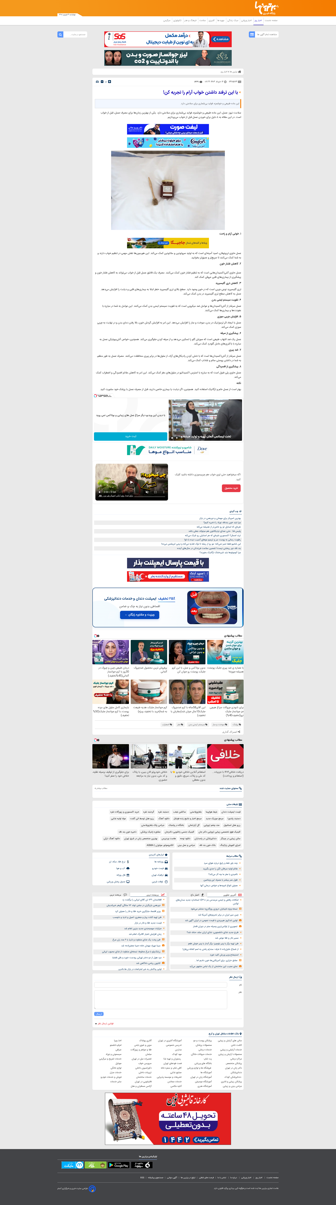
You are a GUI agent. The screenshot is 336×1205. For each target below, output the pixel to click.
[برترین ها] (265, 8)
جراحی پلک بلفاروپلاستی (152, 825)
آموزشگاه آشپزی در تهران (170, 1041)
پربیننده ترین (152, 894)
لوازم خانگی (116, 1068)
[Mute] (177, 438)
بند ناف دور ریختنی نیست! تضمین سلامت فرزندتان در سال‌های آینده (209, 548)
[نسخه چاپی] (97, 81)
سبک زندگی (233, 20)
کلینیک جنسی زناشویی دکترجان (179, 832)
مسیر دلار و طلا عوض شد (227, 938)
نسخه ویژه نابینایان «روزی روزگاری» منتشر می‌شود (214, 909)
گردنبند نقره (148, 812)
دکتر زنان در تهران (233, 1068)
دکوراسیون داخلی (143, 1068)
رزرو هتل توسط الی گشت (142, 819)
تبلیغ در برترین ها (188, 1177)
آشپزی (212, 20)
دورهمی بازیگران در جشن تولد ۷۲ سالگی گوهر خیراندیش (133, 905)
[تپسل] (95, 396)
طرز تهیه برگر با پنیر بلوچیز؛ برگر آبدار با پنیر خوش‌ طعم (213, 943)
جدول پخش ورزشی (116, 882)
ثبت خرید (130, 436)
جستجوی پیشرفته (155, 1177)
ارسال (99, 1014)
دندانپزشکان (236, 1073)
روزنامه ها (159, 862)
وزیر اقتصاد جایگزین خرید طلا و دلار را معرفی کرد (137, 911)
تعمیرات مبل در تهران (142, 1059)
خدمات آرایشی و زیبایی (231, 1050)
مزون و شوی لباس (143, 1045)
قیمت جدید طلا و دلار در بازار (148, 923)
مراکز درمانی (236, 1059)
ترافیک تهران (158, 875)
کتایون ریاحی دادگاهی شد (148, 963)
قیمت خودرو (158, 868)
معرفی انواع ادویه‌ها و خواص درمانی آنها (219, 885)
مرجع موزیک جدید (214, 819)
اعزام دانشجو (115, 1045)
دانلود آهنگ (163, 819)
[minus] (102, 81)
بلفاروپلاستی (196, 812)
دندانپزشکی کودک (233, 1077)
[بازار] (96, 1166)
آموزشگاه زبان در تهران (201, 1077)
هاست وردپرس (169, 839)
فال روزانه (121, 875)
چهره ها (221, 20)
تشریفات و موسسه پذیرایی (169, 1077)
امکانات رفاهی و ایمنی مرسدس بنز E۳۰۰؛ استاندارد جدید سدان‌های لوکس (207, 901)
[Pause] (172, 438)
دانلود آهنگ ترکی (112, 839)
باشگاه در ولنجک (176, 825)
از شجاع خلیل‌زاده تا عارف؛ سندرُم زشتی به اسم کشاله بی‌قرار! (211, 949)
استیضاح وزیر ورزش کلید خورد (224, 955)
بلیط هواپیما (211, 812)
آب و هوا (120, 868)
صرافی (118, 1050)
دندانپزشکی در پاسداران (205, 839)
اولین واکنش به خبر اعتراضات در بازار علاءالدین (140, 969)
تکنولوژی (177, 20)
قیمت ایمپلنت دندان (230, 812)
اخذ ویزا (117, 1041)
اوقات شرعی (158, 882)
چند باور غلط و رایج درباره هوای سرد (221, 863)
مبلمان (148, 1054)
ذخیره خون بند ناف (127, 832)
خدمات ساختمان (144, 1077)
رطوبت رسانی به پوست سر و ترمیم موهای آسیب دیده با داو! (212, 540)
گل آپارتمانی (194, 825)
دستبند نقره (163, 812)
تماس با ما (222, 1177)
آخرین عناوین (229, 895)
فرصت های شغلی (206, 1177)
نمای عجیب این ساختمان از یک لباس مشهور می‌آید (213, 966)
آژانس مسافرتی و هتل (141, 1086)
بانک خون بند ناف (207, 845)
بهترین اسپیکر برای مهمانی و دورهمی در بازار (220, 518)
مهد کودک (177, 1054)
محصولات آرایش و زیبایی (230, 1054)
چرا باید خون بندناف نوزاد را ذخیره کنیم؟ (222, 522)
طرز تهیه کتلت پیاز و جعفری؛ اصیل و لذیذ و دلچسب (137, 917)
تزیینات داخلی (145, 1073)
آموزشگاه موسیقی (203, 1082)
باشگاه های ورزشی (203, 1063)
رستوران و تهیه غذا (172, 1059)
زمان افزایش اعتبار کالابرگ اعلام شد (145, 934)
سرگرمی (167, 20)
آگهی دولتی (172, 1177)
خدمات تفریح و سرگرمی (110, 1059)
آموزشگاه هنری (205, 1086)
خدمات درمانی (205, 1050)
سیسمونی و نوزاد (113, 1054)
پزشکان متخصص (234, 1063)
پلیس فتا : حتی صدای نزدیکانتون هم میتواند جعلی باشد (214, 531)
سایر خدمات (115, 1082)
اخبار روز (258, 20)
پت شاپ (208, 1059)
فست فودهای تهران (172, 1063)
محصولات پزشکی (204, 1045)
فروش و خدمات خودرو (111, 1077)
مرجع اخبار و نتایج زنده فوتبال (188, 819)
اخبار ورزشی (246, 20)
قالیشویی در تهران (143, 1082)
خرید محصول (231, 488)
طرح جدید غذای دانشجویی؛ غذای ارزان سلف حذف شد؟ (213, 932)
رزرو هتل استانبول (232, 825)
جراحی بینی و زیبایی (232, 1086)
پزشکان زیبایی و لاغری (231, 1082)
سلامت (202, 20)
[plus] (109, 81)
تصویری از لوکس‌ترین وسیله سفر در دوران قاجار (215, 926)
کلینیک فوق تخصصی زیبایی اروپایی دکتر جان (219, 832)
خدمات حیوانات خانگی (201, 1054)
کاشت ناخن (236, 1045)
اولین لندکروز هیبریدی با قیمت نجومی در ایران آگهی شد (211, 920)
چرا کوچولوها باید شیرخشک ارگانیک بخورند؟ (220, 552)
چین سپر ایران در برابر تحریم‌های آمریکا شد (218, 915)
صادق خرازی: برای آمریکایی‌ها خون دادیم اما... (215, 960)
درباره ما (233, 1177)
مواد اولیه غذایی (118, 819)
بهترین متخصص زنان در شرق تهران (140, 839)
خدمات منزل (115, 1073)
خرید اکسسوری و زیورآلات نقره (124, 812)
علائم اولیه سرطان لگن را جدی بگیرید (220, 869)
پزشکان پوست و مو (202, 1041)
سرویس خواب (145, 1063)
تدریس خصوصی (174, 1045)
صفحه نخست (271, 20)
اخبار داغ (195, 895)
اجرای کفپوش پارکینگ (230, 845)
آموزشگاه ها (206, 1073)
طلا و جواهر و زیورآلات (141, 1050)
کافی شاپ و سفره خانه (171, 1068)
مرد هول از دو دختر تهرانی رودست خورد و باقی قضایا (137, 958)
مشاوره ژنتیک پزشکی (150, 832)
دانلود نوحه (185, 839)
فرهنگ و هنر (190, 20)
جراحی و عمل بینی (186, 845)
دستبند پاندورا (234, 819)
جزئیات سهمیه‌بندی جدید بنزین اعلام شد (143, 929)
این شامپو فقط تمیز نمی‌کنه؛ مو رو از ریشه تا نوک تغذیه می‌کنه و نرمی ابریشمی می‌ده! (201, 544)
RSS (142, 1177)
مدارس (178, 1050)
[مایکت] (72, 1166)
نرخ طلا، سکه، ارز (117, 862)
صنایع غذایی (176, 1073)
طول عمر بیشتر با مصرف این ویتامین (221, 880)
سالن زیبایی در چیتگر (230, 839)
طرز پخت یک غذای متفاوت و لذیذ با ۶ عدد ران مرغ (136, 940)
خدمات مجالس (174, 1082)
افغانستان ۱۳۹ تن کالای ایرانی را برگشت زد (142, 900)
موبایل (118, 1063)
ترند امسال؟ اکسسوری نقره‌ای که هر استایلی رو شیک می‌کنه (213, 535)
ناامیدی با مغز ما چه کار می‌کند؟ (223, 874)
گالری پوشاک (145, 1041)
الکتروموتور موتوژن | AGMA (160, 845)
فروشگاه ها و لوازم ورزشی (199, 1068)
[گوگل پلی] (119, 1166)
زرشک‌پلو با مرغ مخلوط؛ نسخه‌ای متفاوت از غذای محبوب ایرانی (131, 952)
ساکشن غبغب (179, 812)
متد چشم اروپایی (211, 825)
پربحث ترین (115, 894)
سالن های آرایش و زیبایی (230, 1041)
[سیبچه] (142, 1166)
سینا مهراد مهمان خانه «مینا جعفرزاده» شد (140, 946)
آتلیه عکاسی (176, 1086)
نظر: (240, 992)
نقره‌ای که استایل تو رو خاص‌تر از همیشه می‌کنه (219, 527)
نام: (240, 985)
